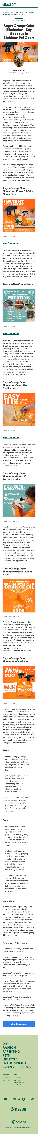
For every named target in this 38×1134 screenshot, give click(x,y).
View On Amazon (11, 243)
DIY (5, 1043)
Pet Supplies (10, 12)
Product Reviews (17, 1067)
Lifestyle (10, 1059)
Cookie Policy (19, 1085)
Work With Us (7, 1080)
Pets (6, 1055)
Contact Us (7, 1078)
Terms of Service (17, 1079)
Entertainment (15, 1063)
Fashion (9, 1047)
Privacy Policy (19, 1082)
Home (4, 12)
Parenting (11, 1051)
